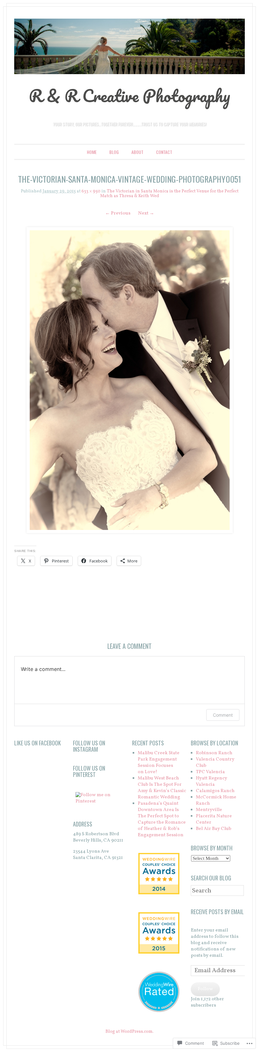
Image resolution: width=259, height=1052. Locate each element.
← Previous (117, 213)
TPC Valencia (210, 772)
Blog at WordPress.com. (129, 1032)
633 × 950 (90, 191)
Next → (146, 213)
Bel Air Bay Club (213, 829)
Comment (223, 715)
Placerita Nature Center (214, 819)
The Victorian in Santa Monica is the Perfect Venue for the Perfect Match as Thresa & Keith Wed (169, 193)
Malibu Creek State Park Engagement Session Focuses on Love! (158, 762)
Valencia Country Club (215, 762)
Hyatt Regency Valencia (211, 781)
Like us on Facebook (37, 743)
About (137, 152)
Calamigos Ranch (215, 791)
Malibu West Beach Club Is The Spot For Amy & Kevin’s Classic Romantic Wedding (162, 788)
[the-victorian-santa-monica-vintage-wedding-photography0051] (129, 380)
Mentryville (209, 810)
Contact (164, 152)
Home (92, 152)
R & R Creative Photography (129, 95)
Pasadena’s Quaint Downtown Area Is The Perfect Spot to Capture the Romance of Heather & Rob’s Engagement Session (162, 819)
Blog (114, 152)
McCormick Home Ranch (216, 800)
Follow (205, 989)
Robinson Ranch (214, 753)
